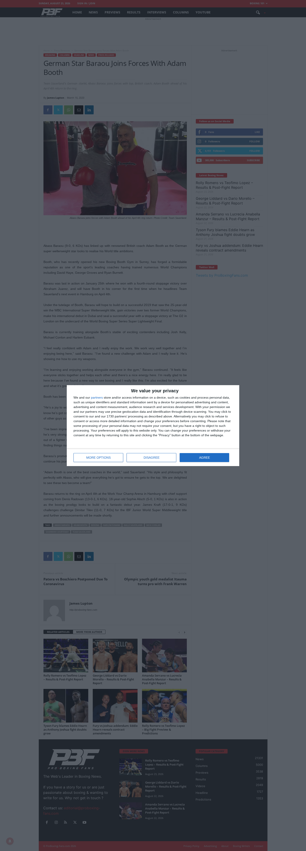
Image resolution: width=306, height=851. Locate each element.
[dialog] (153, 425)
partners (97, 397)
